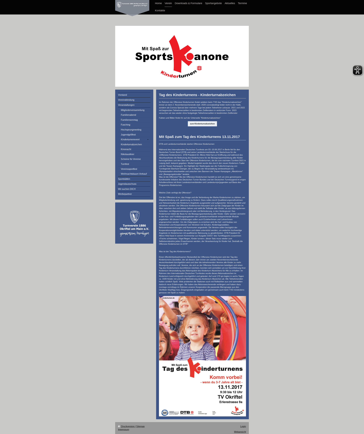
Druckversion (128, 426)
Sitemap (140, 426)
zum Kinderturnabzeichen (202, 124)
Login (243, 426)
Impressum (123, 429)
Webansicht (240, 432)
